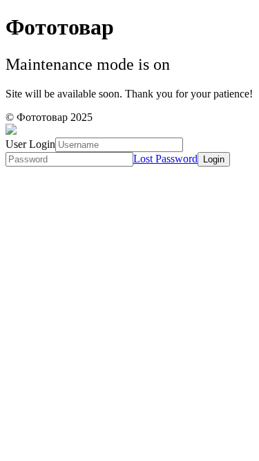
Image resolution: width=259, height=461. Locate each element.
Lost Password (165, 158)
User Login (30, 144)
